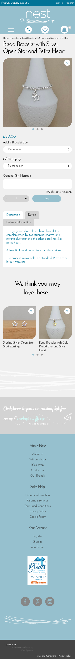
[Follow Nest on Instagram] (49, 601)
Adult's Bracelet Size (15, 142)
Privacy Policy (37, 511)
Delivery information (37, 495)
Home (6, 38)
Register (70, 3)
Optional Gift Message (17, 175)
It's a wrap (37, 465)
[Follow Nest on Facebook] (25, 601)
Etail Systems (27, 650)
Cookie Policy (38, 516)
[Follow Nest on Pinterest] (37, 601)
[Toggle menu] (10, 30)
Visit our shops (37, 459)
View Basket (37, 547)
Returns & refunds (37, 500)
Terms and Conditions (37, 506)
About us (37, 454)
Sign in (59, 3)
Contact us (37, 470)
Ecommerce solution (21, 647)
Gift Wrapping (12, 159)
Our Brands (37, 475)
